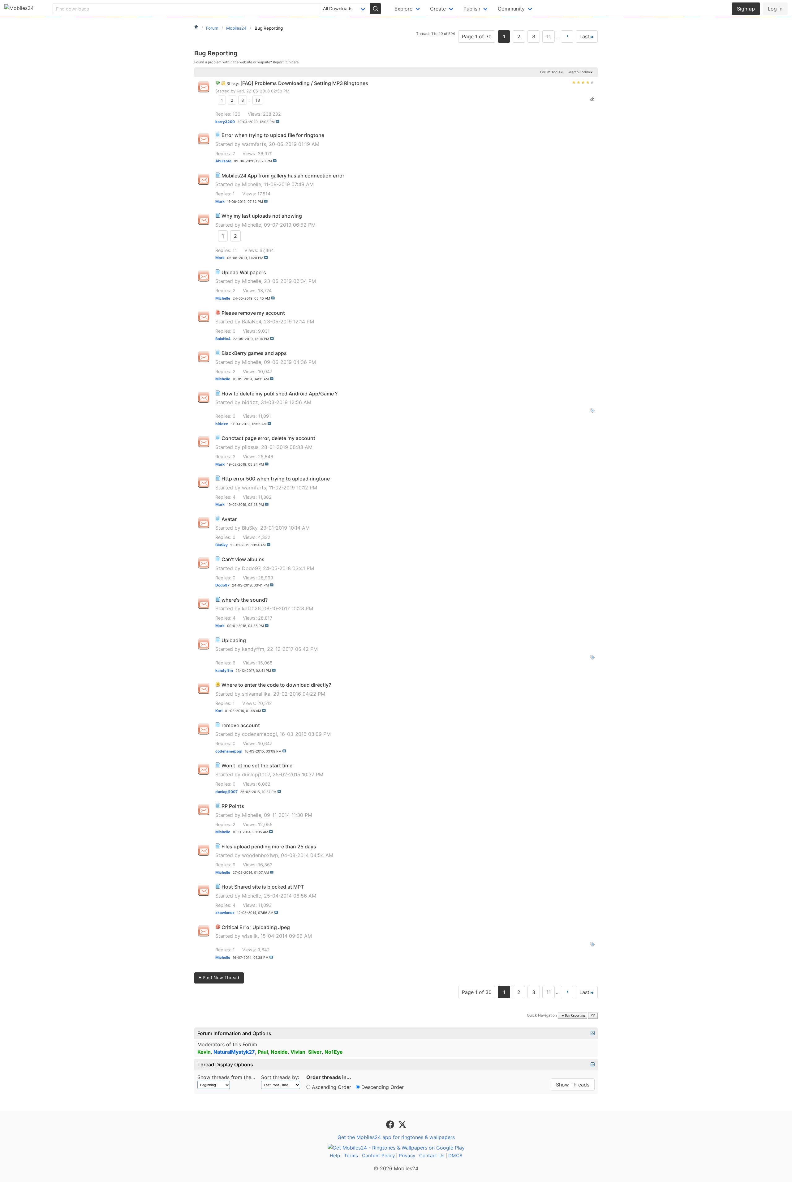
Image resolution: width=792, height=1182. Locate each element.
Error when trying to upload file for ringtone (273, 135)
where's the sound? (245, 600)
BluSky (249, 528)
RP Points (233, 806)
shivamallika (256, 694)
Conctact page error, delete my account (268, 438)
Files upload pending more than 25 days (269, 846)
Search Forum (579, 72)
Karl (240, 90)
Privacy (407, 1156)
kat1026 (251, 608)
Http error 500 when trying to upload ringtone (276, 479)
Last (584, 36)
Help (335, 1156)
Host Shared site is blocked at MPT (263, 887)
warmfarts (254, 144)
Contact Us (431, 1156)
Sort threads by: (280, 1077)
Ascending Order (330, 1087)
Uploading (234, 640)
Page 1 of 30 (477, 36)
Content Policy (378, 1156)
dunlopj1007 (256, 774)
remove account (241, 725)
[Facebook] (391, 1124)
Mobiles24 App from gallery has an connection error (283, 176)
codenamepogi (259, 734)
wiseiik (250, 936)
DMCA (455, 1156)
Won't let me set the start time (257, 765)
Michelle (251, 184)
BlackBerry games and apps (254, 353)
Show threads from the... (226, 1077)
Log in (775, 9)
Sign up (746, 9)
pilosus (250, 447)
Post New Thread (219, 977)
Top (592, 1016)
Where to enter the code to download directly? (276, 685)
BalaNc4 (251, 321)
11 (548, 36)
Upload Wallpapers (244, 272)
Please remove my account (253, 313)
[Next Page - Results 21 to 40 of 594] (567, 36)
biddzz (250, 402)
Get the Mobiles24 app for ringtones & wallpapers (396, 1137)
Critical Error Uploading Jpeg (256, 927)
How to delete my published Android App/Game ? (280, 393)
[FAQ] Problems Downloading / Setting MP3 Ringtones (304, 83)
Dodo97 (251, 568)
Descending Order (382, 1087)
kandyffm (253, 649)
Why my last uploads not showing (262, 216)
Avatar (229, 519)
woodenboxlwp (260, 855)
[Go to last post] (277, 121)
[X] (402, 1124)
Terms (351, 1156)
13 (258, 99)
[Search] (375, 8)
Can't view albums (243, 559)
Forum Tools (550, 72)
